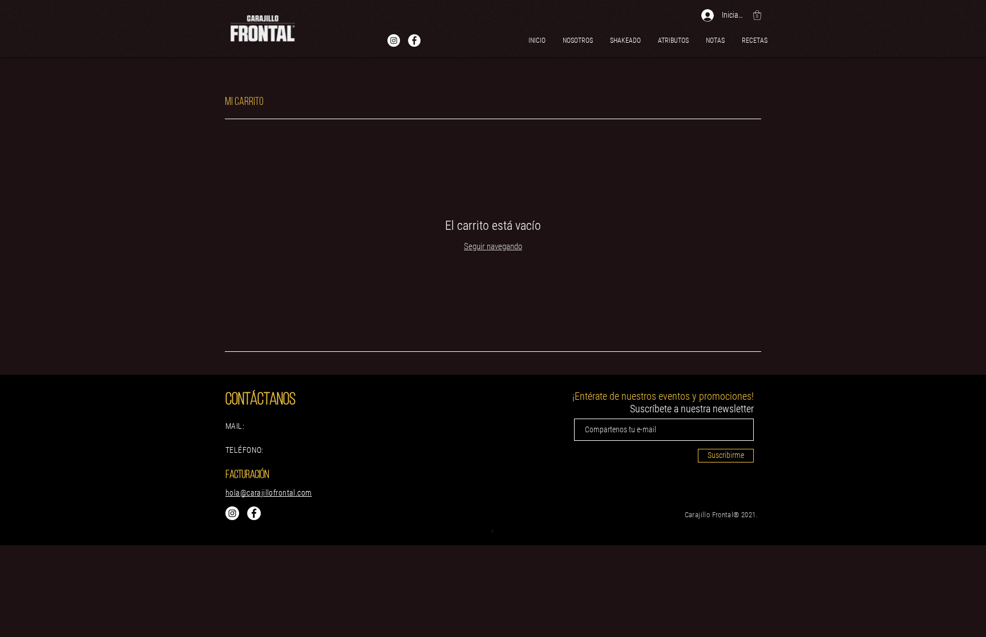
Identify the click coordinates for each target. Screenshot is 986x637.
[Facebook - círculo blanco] (414, 40)
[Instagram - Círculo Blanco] (393, 40)
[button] (757, 15)
